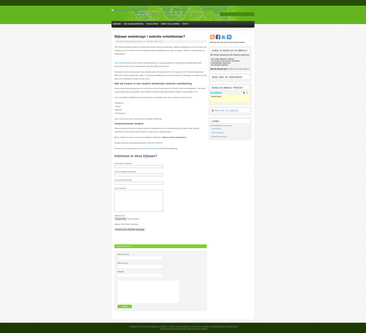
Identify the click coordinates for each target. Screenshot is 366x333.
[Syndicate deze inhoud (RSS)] (213, 110)
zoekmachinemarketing (147, 149)
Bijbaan (129, 246)
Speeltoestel (216, 129)
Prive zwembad (218, 133)
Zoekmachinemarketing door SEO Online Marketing (180, 329)
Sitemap (204, 329)
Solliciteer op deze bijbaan (238, 69)
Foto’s (185, 24)
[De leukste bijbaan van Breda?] (125, 10)
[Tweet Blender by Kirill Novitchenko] (247, 93)
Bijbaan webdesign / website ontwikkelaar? (150, 36)
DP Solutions (152, 24)
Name (123, 254)
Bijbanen (117, 24)
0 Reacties (158, 41)
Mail (123, 263)
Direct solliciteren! (170, 24)
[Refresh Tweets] (244, 93)
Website (121, 272)
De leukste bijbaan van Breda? (155, 327)
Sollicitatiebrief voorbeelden (221, 126)
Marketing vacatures (219, 137)
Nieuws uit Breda (226, 110)
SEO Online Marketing (134, 24)
